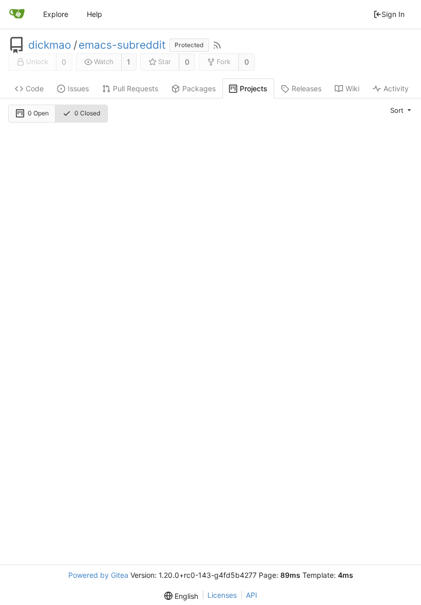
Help (94, 14)
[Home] (17, 14)
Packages (199, 88)
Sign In (393, 14)
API (251, 595)
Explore (55, 14)
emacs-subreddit (122, 45)
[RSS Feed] (217, 45)
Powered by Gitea (98, 575)
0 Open (38, 113)
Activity (396, 88)
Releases (306, 88)
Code (35, 88)
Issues (78, 88)
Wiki (352, 88)
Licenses (222, 595)
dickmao (49, 45)
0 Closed (87, 113)
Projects (253, 88)
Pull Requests (135, 88)
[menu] (401, 110)
